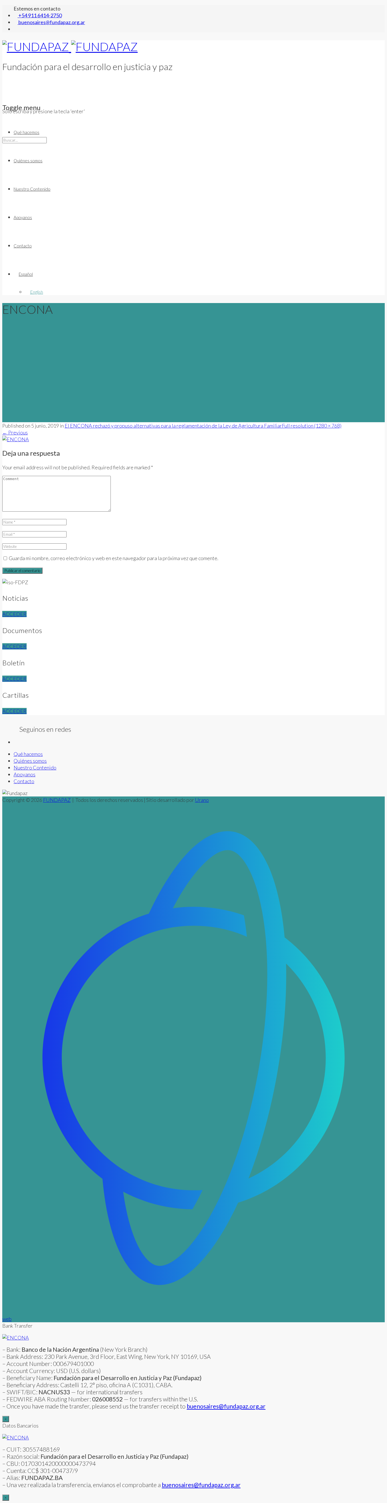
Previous (15, 432)
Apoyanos (23, 217)
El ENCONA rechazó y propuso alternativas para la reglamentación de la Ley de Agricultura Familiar (173, 425)
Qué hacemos (26, 132)
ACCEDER (14, 614)
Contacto (23, 245)
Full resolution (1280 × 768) (311, 425)
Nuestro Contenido (32, 189)
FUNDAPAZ (57, 800)
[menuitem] (23, 274)
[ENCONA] (15, 439)
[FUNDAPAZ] (70, 46)
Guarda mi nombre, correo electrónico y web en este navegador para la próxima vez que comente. (113, 558)
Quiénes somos (28, 160)
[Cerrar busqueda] (4, 168)
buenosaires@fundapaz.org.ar (201, 1484)
